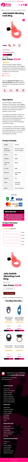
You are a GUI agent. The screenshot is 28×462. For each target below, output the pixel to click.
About (5, 443)
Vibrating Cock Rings (21, 10)
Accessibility (6, 430)
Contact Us (6, 441)
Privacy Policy (7, 426)
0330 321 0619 (20, 1)
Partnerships (6, 449)
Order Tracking (7, 392)
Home (4, 10)
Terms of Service (8, 434)
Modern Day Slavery (8, 432)
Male (16, 168)
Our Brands (6, 419)
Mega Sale (6, 417)
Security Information (8, 428)
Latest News (6, 407)
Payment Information (9, 400)
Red (16, 154)
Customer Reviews (8, 409)
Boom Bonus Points (8, 451)
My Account (6, 388)
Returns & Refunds (8, 396)
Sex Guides (6, 415)
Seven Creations (19, 188)
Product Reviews (7, 411)
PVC (16, 178)
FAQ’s (5, 420)
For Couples (13, 10)
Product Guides (7, 413)
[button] (23, 20)
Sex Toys (8, 10)
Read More (5, 73)
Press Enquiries (7, 445)
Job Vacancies (7, 447)
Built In (16, 162)
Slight (16, 158)
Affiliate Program (8, 453)
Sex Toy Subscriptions (9, 402)
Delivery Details (7, 394)
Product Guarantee (9, 52)
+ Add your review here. (8, 225)
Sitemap (5, 436)
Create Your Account (9, 390)
